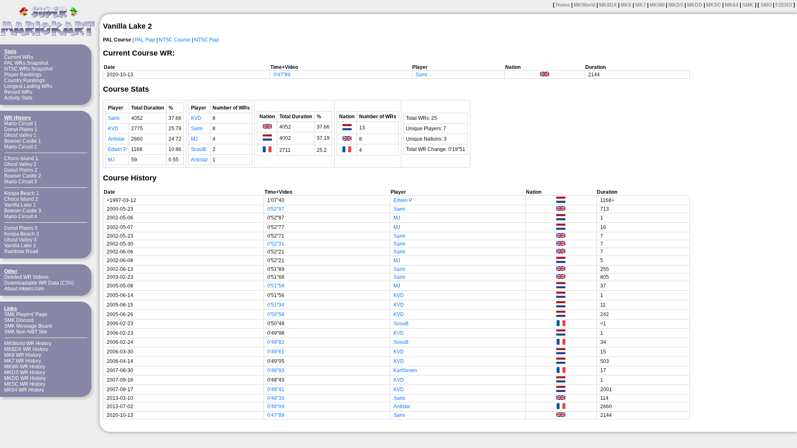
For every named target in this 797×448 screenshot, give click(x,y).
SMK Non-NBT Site (25, 332)
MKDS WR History (24, 372)
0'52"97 (275, 209)
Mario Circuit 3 (20, 182)
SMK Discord (19, 320)
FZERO (783, 5)
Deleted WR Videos (26, 277)
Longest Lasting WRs (28, 86)
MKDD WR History (25, 378)
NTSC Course (175, 40)
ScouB (198, 149)
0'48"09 (275, 406)
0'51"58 (275, 286)
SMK (747, 5)
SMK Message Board (28, 326)
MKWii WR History (24, 367)
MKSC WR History (24, 384)
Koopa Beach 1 (21, 193)
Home (563, 5)
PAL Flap (145, 40)
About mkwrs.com (24, 289)
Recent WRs (18, 92)
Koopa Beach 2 (21, 234)
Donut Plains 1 (20, 129)
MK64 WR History (24, 390)
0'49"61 (275, 352)
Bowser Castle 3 (22, 211)
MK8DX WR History (26, 349)
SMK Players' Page (25, 314)
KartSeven (405, 370)
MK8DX (608, 5)
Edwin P (117, 149)
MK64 (731, 5)
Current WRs (18, 57)
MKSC (713, 5)
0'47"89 (282, 75)
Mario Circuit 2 (20, 147)
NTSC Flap (206, 40)
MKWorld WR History (27, 343)
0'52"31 (275, 244)
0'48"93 (275, 370)
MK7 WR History (22, 361)
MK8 (626, 5)
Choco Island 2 (21, 199)
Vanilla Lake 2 (20, 245)
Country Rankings (24, 80)
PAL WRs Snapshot (26, 63)
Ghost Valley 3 (20, 240)
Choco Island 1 (21, 158)
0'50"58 (275, 314)
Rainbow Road (21, 251)
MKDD (694, 5)
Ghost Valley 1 (20, 135)
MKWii (657, 5)
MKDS (675, 5)
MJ (111, 160)
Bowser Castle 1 (22, 141)
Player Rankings (23, 75)
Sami (421, 75)
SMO (766, 5)
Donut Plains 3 (20, 228)
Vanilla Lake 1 (20, 205)
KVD (113, 128)
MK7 (640, 5)
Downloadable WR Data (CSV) (39, 283)
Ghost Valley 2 (20, 164)
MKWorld (584, 5)
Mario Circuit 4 (20, 216)
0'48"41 (275, 389)
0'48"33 (275, 398)
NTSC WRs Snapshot (28, 69)
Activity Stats (18, 98)
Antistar (116, 139)
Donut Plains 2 (20, 170)
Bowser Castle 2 (22, 176)
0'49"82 (275, 342)
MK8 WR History (22, 355)
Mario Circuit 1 (20, 124)
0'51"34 (275, 305)
